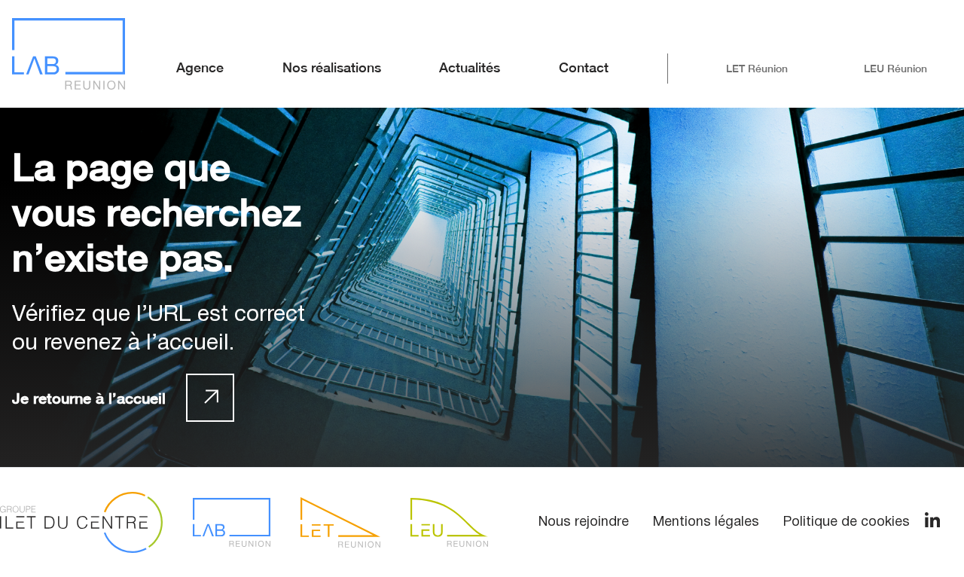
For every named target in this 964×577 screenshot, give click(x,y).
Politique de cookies (846, 522)
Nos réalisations (331, 67)
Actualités (469, 67)
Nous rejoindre (583, 522)
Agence (200, 67)
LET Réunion (757, 69)
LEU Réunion (895, 69)
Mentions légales (706, 522)
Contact (584, 67)
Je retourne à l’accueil (89, 398)
